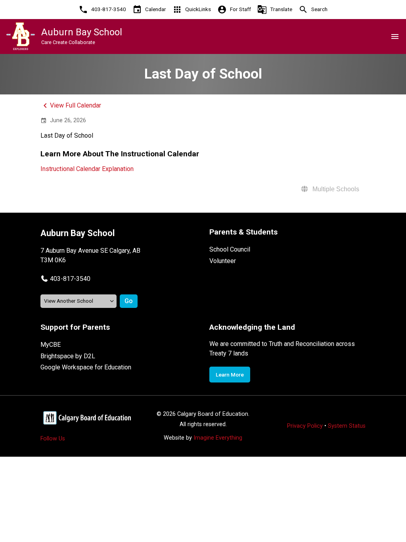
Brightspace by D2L (67, 356)
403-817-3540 (70, 279)
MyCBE (50, 344)
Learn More (230, 374)
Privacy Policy (305, 426)
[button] (65, 279)
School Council (229, 249)
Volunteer (222, 261)
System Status (347, 426)
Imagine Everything (217, 437)
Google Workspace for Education (85, 367)
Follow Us (52, 438)
